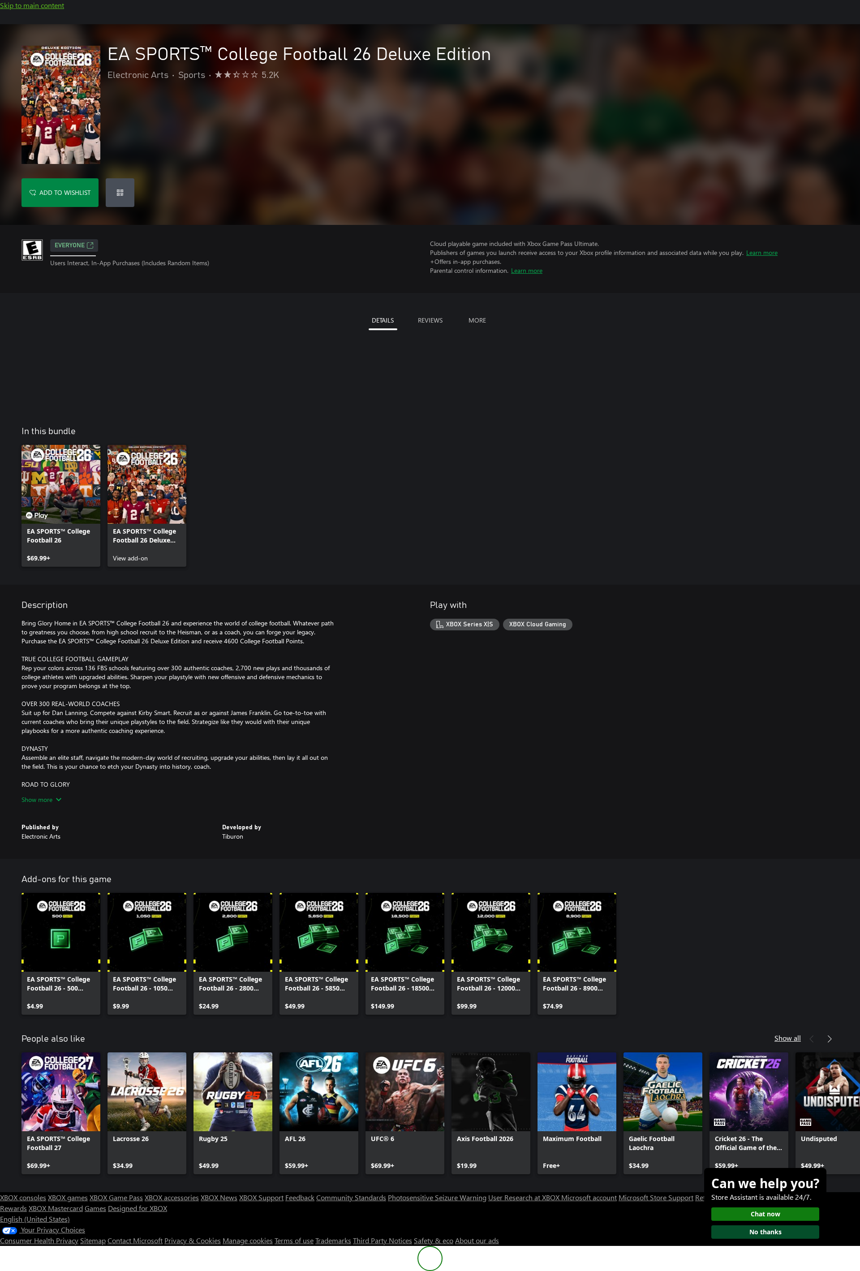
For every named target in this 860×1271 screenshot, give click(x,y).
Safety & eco (433, 1240)
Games (95, 1208)
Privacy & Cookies (192, 1240)
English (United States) (35, 1219)
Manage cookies (248, 1240)
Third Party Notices (382, 1240)
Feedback (299, 1197)
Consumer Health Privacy (39, 1240)
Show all (787, 1038)
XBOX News (219, 1197)
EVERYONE (70, 245)
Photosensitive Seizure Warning (437, 1197)
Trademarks (333, 1240)
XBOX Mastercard (56, 1208)
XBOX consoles (23, 1197)
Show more (37, 799)
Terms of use (294, 1240)
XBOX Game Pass (116, 1197)
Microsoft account (589, 1197)
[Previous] (812, 1039)
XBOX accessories (172, 1197)
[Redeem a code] (120, 192)
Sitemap (93, 1240)
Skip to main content (32, 5)
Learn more (762, 252)
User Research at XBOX (524, 1197)
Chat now (765, 1214)
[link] (61, 506)
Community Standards (351, 1197)
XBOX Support (261, 1197)
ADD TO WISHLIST (64, 192)
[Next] (829, 1039)
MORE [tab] (477, 320)
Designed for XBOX (137, 1208)
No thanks (765, 1232)
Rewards (13, 1208)
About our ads (477, 1240)
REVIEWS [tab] (430, 320)
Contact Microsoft (135, 1240)
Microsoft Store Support (656, 1197)
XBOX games (68, 1197)
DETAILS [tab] (383, 320)
